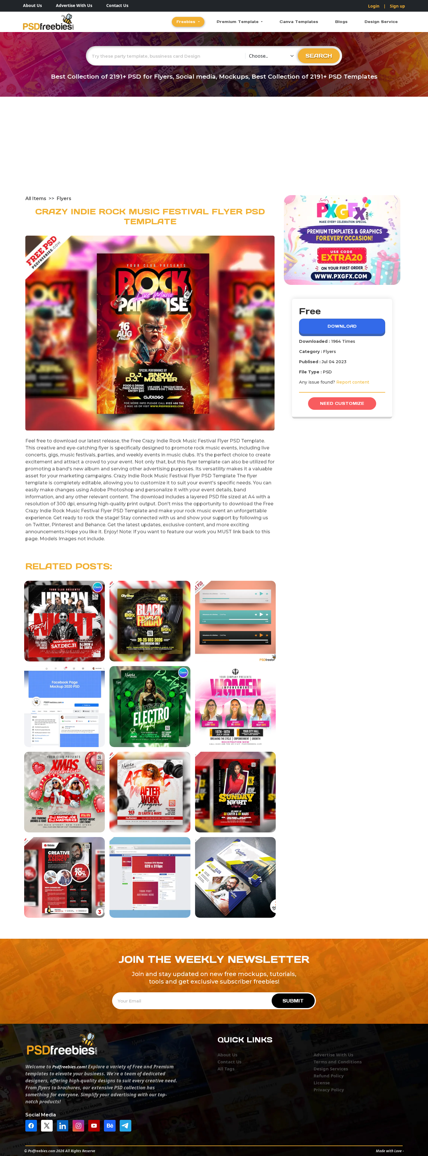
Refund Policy (329, 1076)
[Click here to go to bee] (111, 1125)
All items (35, 198)
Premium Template (238, 21)
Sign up (397, 6)
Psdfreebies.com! (69, 1066)
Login (373, 6)
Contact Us (117, 5)
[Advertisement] (214, 151)
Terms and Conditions (338, 1062)
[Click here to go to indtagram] (79, 1125)
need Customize (342, 403)
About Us (32, 5)
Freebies (186, 21)
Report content (352, 382)
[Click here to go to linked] (64, 1125)
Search (318, 55)
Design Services (331, 1069)
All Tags (225, 1069)
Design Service (381, 21)
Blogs (341, 21)
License (322, 1083)
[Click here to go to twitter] (48, 1125)
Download (342, 326)
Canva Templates (299, 21)
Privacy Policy (329, 1090)
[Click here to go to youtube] (95, 1125)
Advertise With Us (74, 5)
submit (293, 1001)
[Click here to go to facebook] (32, 1125)
